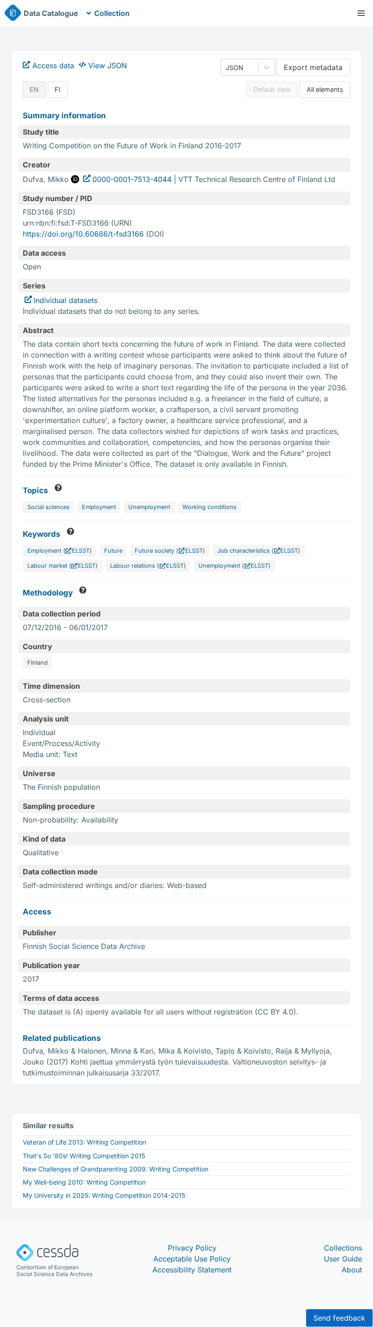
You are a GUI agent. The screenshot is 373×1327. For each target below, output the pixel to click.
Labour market (47, 565)
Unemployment (149, 507)
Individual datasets (65, 300)
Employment (99, 507)
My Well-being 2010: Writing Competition (84, 1182)
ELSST (81, 550)
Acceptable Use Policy (192, 1258)
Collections (343, 1247)
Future (113, 550)
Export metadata (313, 67)
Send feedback (339, 1317)
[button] (361, 13)
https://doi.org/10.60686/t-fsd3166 (83, 233)
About (352, 1269)
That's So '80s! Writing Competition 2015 (84, 1156)
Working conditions (209, 507)
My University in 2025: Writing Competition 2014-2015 (104, 1195)
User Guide (343, 1258)
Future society (154, 550)
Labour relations (132, 565)
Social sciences (48, 507)
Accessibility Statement (192, 1269)
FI (57, 89)
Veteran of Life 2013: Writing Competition (84, 1142)
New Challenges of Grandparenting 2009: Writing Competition (115, 1169)
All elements (325, 89)
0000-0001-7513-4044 (131, 179)
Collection (112, 13)
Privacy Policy (192, 1247)
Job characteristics (243, 550)
